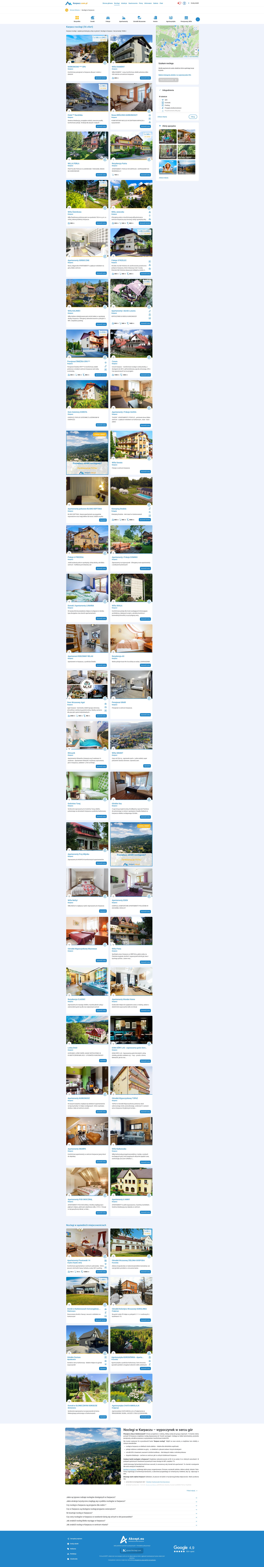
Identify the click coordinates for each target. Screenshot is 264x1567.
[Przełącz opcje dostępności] (184, 3)
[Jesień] (186, 167)
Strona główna (108, 3)
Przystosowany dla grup (172, 110)
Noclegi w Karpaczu (129, 1469)
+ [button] (196, 49)
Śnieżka (148, 1482)
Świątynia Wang (151, 1485)
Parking (167, 105)
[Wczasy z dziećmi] (186, 152)
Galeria (155, 3)
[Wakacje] (168, 136)
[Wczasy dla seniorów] (168, 152)
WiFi (166, 100)
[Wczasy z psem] (186, 136)
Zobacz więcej (162, 117)
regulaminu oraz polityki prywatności (145, 1560)
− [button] (196, 53)
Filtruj (193, 117)
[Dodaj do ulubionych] (69, 63)
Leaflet (185, 56)
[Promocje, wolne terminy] (168, 167)
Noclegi (117, 3)
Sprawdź (103, 520)
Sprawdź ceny (145, 78)
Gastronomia (132, 3)
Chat (161, 3)
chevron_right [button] (198, 19)
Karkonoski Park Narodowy (161, 1482)
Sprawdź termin (101, 78)
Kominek (167, 102)
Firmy (141, 3)
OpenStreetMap (193, 56)
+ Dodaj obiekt (99, 434)
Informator (148, 3)
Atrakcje (124, 3)
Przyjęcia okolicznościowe (173, 108)
